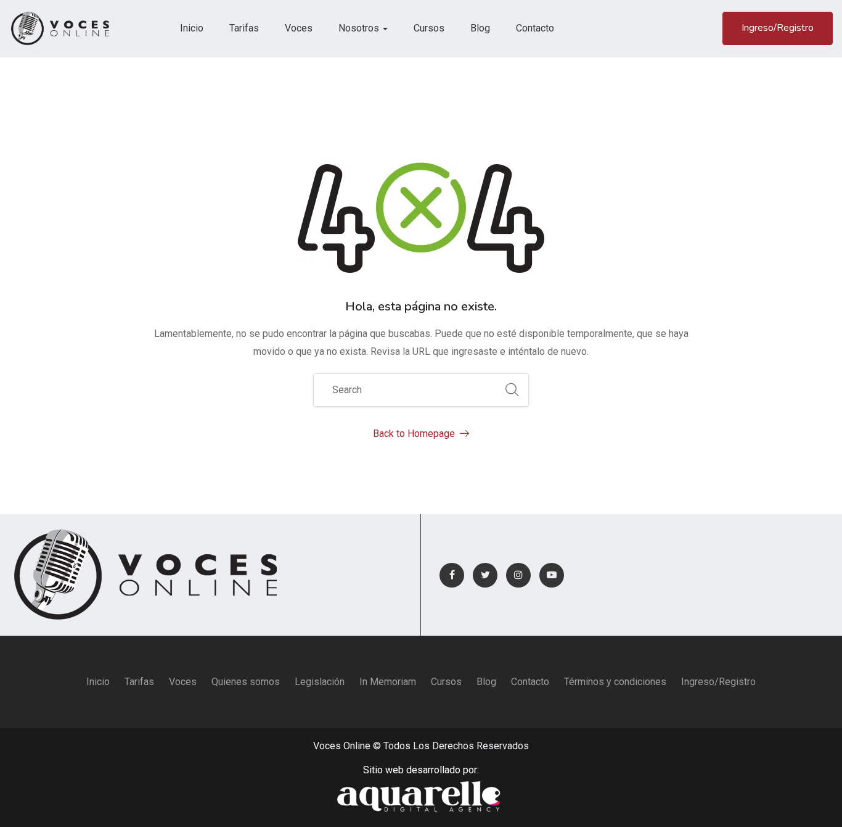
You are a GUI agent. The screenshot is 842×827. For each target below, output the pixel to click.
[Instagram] (518, 575)
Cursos (429, 28)
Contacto (535, 28)
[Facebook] (451, 575)
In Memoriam (387, 682)
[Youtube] (551, 575)
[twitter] (485, 575)
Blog (480, 28)
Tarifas (244, 28)
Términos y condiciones (615, 682)
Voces (299, 28)
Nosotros (360, 28)
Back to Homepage (414, 433)
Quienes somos (245, 682)
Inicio (191, 28)
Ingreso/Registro (778, 28)
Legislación (320, 682)
